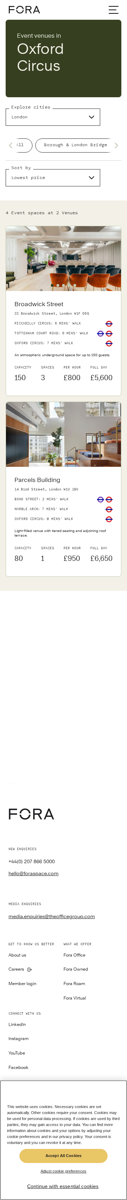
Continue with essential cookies (62, 1186)
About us (17, 955)
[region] (63, 1140)
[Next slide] (114, 145)
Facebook (18, 1067)
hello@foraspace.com (33, 873)
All (20, 145)
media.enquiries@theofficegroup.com (51, 916)
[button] (52, 285)
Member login (22, 984)
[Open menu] (114, 10)
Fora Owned (76, 969)
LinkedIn (17, 1024)
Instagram (18, 1039)
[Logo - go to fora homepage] (24, 10)
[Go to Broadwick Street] (63, 343)
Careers (16, 969)
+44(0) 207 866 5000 (31, 861)
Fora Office (74, 955)
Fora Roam (74, 984)
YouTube (16, 1053)
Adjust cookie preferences (63, 1171)
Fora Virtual (75, 998)
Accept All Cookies (63, 1155)
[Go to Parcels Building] (63, 521)
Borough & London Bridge (75, 145)
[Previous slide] (13, 145)
